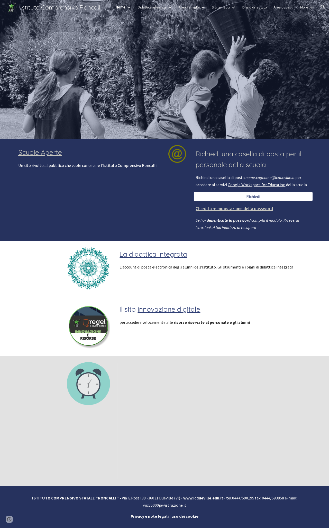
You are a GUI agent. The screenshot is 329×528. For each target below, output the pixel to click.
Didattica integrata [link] (152, 7)
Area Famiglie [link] (189, 7)
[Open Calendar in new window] (252, 368)
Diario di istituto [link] (254, 7)
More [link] (304, 7)
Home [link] (120, 7)
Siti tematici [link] (221, 7)
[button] (323, 7)
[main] (88, 158)
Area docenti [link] (283, 7)
